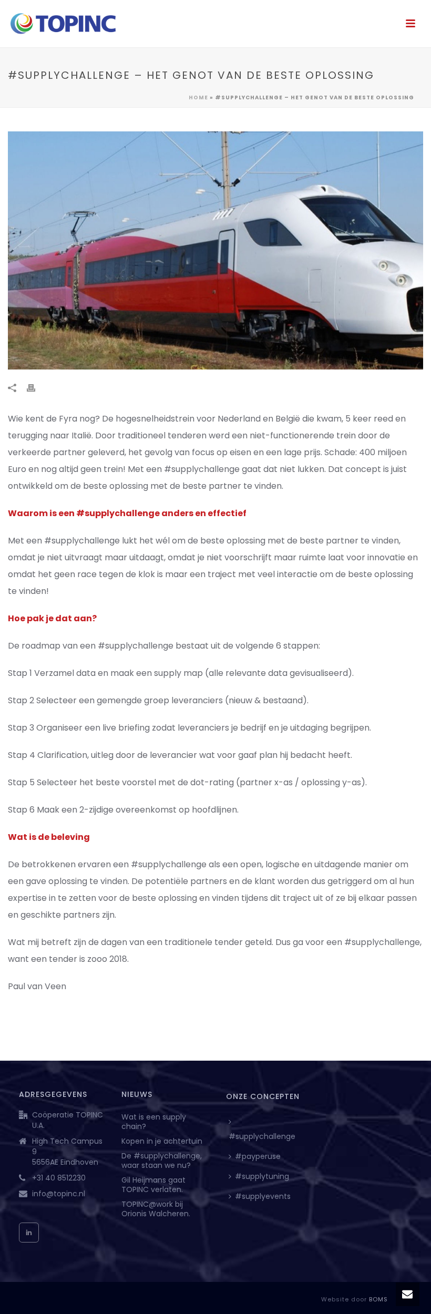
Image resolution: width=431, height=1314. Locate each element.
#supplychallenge (262, 1136)
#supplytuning (262, 1176)
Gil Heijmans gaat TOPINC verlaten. (153, 1184)
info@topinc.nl (58, 1193)
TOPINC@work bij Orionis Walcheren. (155, 1208)
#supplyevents (263, 1196)
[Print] (36, 387)
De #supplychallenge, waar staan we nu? (161, 1160)
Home (198, 97)
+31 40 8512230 (59, 1178)
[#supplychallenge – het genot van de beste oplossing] (215, 250)
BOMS (378, 1299)
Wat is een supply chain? (153, 1121)
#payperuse (258, 1156)
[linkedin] (29, 1233)
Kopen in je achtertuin (161, 1141)
